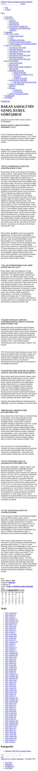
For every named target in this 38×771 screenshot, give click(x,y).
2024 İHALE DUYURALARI (19, 51)
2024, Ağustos (11, 619)
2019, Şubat (10, 732)
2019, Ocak (10, 734)
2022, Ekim (10, 649)
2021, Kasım (11, 669)
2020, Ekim (10, 694)
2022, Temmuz (11, 653)
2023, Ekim (10, 638)
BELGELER (13, 65)
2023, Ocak (10, 646)
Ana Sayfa (8, 17)
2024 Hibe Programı (16, 53)
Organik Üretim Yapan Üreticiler (20, 42)
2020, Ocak (10, 711)
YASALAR (18, 90)
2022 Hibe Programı (16, 57)
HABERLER (9, 96)
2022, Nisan (10, 659)
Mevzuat (12, 88)
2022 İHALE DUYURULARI (19, 55)
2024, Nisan (10, 626)
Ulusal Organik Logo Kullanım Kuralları (23, 44)
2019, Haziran (11, 725)
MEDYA (12, 86)
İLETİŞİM (8, 98)
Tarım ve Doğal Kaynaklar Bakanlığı (19, 586)
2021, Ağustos (11, 675)
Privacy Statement (17, 759)
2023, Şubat (10, 644)
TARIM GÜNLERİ (20, 78)
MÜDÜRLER (14, 24)
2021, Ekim (10, 671)
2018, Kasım (11, 738)
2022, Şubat (10, 663)
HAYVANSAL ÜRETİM (18, 80)
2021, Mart (10, 684)
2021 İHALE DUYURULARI (19, 59)
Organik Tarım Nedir (16, 36)
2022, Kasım (11, 648)
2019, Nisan (10, 728)
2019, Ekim (10, 717)
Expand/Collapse (25, 751)
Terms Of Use (5, 759)
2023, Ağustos (11, 642)
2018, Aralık (11, 736)
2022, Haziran (11, 655)
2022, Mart (10, 661)
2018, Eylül (10, 742)
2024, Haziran (11, 623)
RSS (6, 8)
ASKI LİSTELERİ (15, 63)
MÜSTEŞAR (13, 23)
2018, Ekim (10, 740)
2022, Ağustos (11, 651)
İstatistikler (8, 32)
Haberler (12, 582)
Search (23, 4)
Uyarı (11, 38)
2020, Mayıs (11, 703)
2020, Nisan (10, 705)
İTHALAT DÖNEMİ (16, 84)
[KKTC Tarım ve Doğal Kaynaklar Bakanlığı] (16, 2)
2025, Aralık (11, 613)
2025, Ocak (10, 617)
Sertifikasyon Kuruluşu (17, 40)
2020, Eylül (10, 696)
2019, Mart (10, 730)
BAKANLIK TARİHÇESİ (18, 26)
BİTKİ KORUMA (20, 73)
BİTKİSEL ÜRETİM (16, 71)
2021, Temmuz (11, 676)
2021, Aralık (11, 667)
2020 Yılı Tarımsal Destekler (18, 94)
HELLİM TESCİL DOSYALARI (25, 82)
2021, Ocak (10, 688)
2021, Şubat (10, 686)
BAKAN (12, 21)
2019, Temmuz (11, 723)
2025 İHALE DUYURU (17, 48)
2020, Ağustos (11, 698)
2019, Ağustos (11, 721)
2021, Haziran (11, 678)
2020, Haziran (11, 701)
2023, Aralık (11, 634)
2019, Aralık (11, 713)
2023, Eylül (10, 640)
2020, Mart (10, 707)
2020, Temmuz (11, 700)
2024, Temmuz (11, 621)
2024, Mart (10, 628)
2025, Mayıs (10, 615)
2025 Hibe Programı (16, 49)
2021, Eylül (10, 673)
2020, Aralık (11, 690)
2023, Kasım (11, 636)
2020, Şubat (10, 709)
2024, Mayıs (11, 624)
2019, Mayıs (11, 726)
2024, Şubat (10, 630)
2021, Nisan (10, 682)
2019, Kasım (11, 715)
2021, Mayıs (11, 680)
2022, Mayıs (11, 657)
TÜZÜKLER (18, 92)
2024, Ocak (10, 632)
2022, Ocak (10, 665)
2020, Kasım (11, 692)
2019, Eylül (10, 719)
